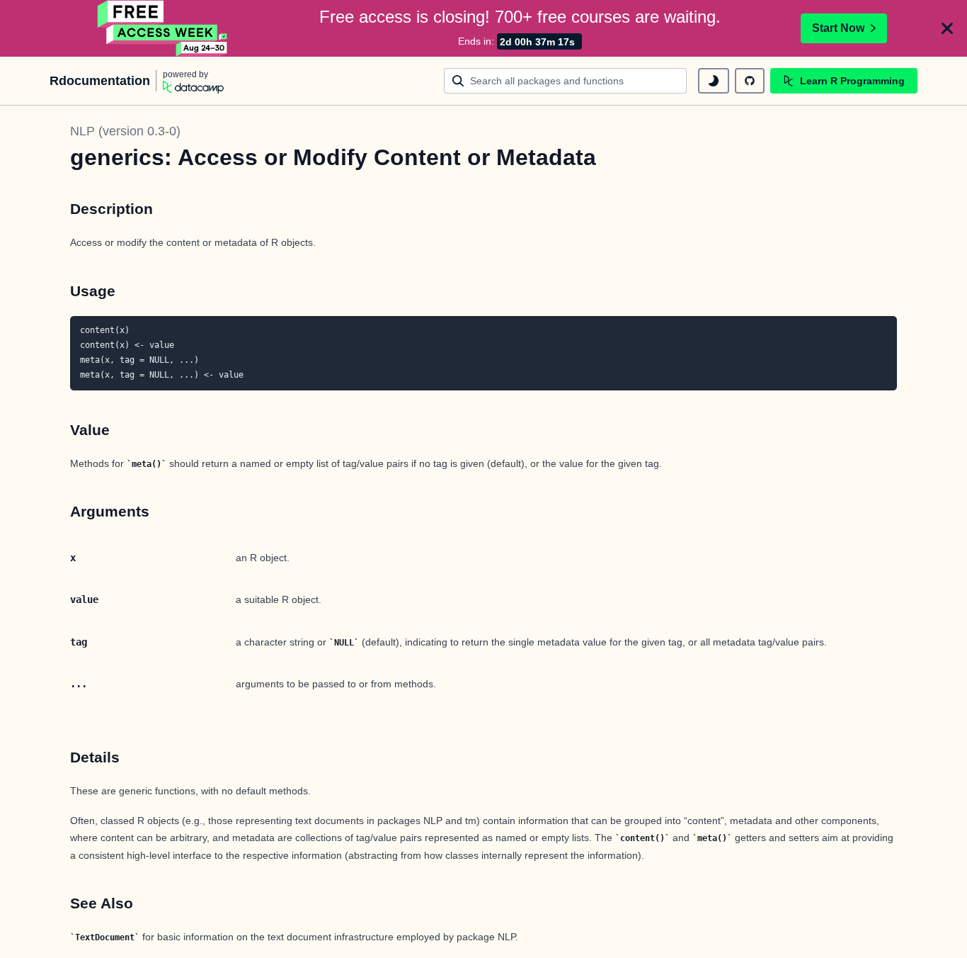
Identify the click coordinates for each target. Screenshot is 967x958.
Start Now (838, 28)
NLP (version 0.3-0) (125, 131)
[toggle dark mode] (713, 81)
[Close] (947, 28)
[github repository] (750, 81)
